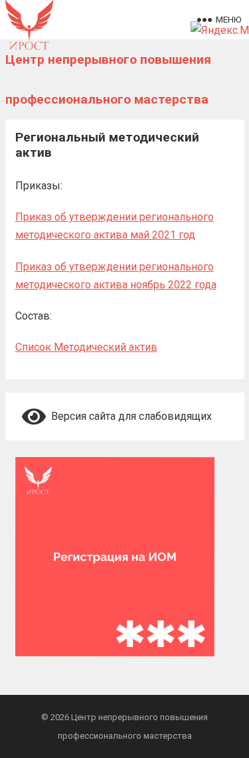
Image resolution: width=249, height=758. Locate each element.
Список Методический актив (86, 347)
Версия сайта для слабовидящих (129, 416)
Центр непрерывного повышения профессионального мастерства (108, 79)
